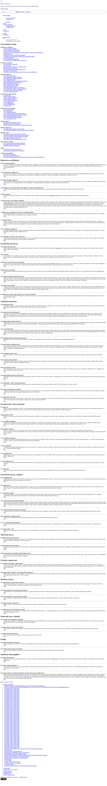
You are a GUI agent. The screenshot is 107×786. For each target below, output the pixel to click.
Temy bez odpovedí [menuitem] (11, 18)
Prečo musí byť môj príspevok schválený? (13, 90)
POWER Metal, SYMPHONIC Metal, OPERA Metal (16, 752)
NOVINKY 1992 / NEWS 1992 (11, 733)
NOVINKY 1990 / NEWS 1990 (11, 735)
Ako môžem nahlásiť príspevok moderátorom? (14, 87)
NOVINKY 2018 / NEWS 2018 (11, 699)
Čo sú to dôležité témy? (8, 103)
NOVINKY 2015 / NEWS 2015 (11, 702)
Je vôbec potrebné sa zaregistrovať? (11, 50)
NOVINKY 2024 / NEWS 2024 (11, 691)
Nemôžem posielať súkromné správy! (12, 122)
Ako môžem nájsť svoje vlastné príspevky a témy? (15, 139)
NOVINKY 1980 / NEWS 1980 (11, 747)
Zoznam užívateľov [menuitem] (10, 25)
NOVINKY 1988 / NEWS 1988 (11, 738)
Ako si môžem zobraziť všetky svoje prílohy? (13, 150)
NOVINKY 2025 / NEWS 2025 (11, 689)
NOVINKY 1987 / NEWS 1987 (11, 739)
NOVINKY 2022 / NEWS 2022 (11, 693)
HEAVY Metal (7, 750)
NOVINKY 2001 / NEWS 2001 (11, 721)
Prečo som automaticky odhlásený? (11, 51)
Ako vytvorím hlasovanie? (9, 79)
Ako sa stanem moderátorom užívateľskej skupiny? (15, 114)
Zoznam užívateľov (8, 24)
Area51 (83, 666)
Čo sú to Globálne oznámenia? (10, 100)
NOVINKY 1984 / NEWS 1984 (11, 743)
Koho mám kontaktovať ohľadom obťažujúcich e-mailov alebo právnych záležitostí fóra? (23, 157)
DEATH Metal (7, 759)
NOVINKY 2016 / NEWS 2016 (11, 701)
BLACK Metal (7, 760)
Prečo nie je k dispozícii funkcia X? (11, 155)
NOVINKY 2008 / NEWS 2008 (11, 712)
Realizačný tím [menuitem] (9, 27)
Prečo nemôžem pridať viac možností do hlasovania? (15, 81)
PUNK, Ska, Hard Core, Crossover (12, 763)
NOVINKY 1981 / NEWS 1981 (11, 746)
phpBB (8, 777)
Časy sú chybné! (7, 65)
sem (8, 660)
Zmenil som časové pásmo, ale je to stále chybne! (14, 66)
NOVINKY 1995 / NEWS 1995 (11, 729)
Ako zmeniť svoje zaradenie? (10, 70)
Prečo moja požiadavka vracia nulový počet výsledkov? (16, 135)
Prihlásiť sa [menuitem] (6, 31)
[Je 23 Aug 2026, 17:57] (4, 38)
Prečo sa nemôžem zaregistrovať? (11, 59)
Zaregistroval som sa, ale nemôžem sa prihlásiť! (14, 55)
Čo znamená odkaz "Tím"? (9, 118)
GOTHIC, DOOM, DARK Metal (12, 761)
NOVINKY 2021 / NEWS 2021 (11, 695)
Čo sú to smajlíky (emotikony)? (10, 98)
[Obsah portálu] (1, 1)
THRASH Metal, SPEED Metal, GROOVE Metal (16, 757)
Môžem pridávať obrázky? (9, 99)
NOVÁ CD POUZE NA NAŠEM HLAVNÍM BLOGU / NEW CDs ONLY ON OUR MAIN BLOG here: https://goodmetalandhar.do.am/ (36, 687)
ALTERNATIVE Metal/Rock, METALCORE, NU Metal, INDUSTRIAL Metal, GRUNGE (25, 755)
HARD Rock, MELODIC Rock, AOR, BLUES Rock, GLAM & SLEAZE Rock (23, 748)
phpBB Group (100, 271)
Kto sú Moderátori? (7, 110)
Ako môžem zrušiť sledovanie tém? (11, 145)
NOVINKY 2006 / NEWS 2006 (11, 714)
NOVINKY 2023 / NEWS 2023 (11, 692)
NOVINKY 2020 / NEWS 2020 (11, 696)
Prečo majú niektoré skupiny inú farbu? (12, 116)
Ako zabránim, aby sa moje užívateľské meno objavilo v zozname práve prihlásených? (23, 52)
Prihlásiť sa (6, 34)
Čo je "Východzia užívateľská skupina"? (12, 117)
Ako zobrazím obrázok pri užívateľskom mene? (14, 69)
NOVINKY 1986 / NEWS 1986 (11, 740)
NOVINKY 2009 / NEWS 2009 (11, 710)
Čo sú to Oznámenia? (8, 101)
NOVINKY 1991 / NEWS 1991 (11, 734)
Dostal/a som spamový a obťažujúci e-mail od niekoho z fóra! (17, 125)
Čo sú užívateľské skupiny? (9, 112)
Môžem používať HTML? (9, 96)
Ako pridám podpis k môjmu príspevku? (12, 78)
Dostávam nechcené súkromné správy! (12, 123)
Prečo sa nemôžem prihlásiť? (10, 48)
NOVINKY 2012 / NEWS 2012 (11, 706)
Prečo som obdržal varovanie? (10, 86)
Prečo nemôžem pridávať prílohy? (11, 85)
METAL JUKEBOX (8, 684)
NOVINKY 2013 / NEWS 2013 (11, 705)
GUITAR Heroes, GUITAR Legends (13, 751)
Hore (4, 168)
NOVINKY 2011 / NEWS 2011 (11, 708)
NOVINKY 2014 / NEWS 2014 (11, 704)
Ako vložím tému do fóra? (9, 75)
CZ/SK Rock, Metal (9, 764)
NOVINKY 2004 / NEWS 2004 (11, 717)
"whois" (103, 674)
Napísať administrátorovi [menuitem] (9, 774)
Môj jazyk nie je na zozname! (10, 68)
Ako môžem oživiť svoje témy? (10, 91)
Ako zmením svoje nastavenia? (10, 64)
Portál (4, 23)
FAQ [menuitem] (4, 29)
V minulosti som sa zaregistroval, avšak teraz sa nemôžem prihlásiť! (19, 56)
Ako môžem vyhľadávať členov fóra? (12, 138)
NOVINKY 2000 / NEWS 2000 (11, 722)
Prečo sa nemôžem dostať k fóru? (11, 83)
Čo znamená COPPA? (8, 57)
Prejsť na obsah (4, 8)
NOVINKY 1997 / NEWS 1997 (11, 726)
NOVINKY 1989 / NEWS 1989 (11, 737)
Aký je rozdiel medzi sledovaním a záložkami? (14, 143)
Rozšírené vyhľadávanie (25, 12)
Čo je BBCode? (7, 95)
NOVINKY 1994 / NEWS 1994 (11, 730)
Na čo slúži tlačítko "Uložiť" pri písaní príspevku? (14, 89)
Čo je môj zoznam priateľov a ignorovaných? (13, 129)
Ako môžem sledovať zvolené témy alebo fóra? (14, 144)
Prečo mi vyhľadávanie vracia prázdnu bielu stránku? (15, 136)
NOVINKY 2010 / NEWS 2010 (11, 709)
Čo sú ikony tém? (7, 105)
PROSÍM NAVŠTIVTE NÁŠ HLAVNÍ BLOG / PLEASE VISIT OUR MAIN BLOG (24, 685)
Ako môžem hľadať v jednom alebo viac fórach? (14, 134)
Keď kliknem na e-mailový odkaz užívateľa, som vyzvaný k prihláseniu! (20, 72)
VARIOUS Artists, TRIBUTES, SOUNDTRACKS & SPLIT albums (20, 765)
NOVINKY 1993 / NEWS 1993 (11, 731)
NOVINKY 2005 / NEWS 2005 (11, 716)
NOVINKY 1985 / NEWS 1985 (11, 742)
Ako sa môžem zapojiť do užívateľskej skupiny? (14, 113)
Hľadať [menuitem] (8, 22)
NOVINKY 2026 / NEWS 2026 (11, 688)
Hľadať (17, 12)
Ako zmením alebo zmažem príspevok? (12, 77)
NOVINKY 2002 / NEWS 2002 (11, 720)
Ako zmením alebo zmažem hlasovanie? (12, 82)
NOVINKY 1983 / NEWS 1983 (11, 744)
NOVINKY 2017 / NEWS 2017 (11, 700)
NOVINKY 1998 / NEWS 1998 (11, 725)
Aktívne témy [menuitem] (9, 19)
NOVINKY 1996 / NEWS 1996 (11, 727)
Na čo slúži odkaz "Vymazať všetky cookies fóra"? (15, 60)
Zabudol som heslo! (8, 53)
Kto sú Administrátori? (8, 109)
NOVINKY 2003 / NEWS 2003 (11, 718)
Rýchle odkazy (6, 15)
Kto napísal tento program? (9, 154)
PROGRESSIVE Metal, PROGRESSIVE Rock (15, 754)
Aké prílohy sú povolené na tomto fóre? (12, 149)
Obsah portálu (6, 768)
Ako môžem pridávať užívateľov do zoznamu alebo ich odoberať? (18, 130)
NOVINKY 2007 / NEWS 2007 (11, 713)
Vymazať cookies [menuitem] (7, 770)
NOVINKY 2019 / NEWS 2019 (11, 697)
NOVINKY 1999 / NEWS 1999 (11, 723)
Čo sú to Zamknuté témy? (9, 104)
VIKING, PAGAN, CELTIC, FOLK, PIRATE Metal (16, 756)
